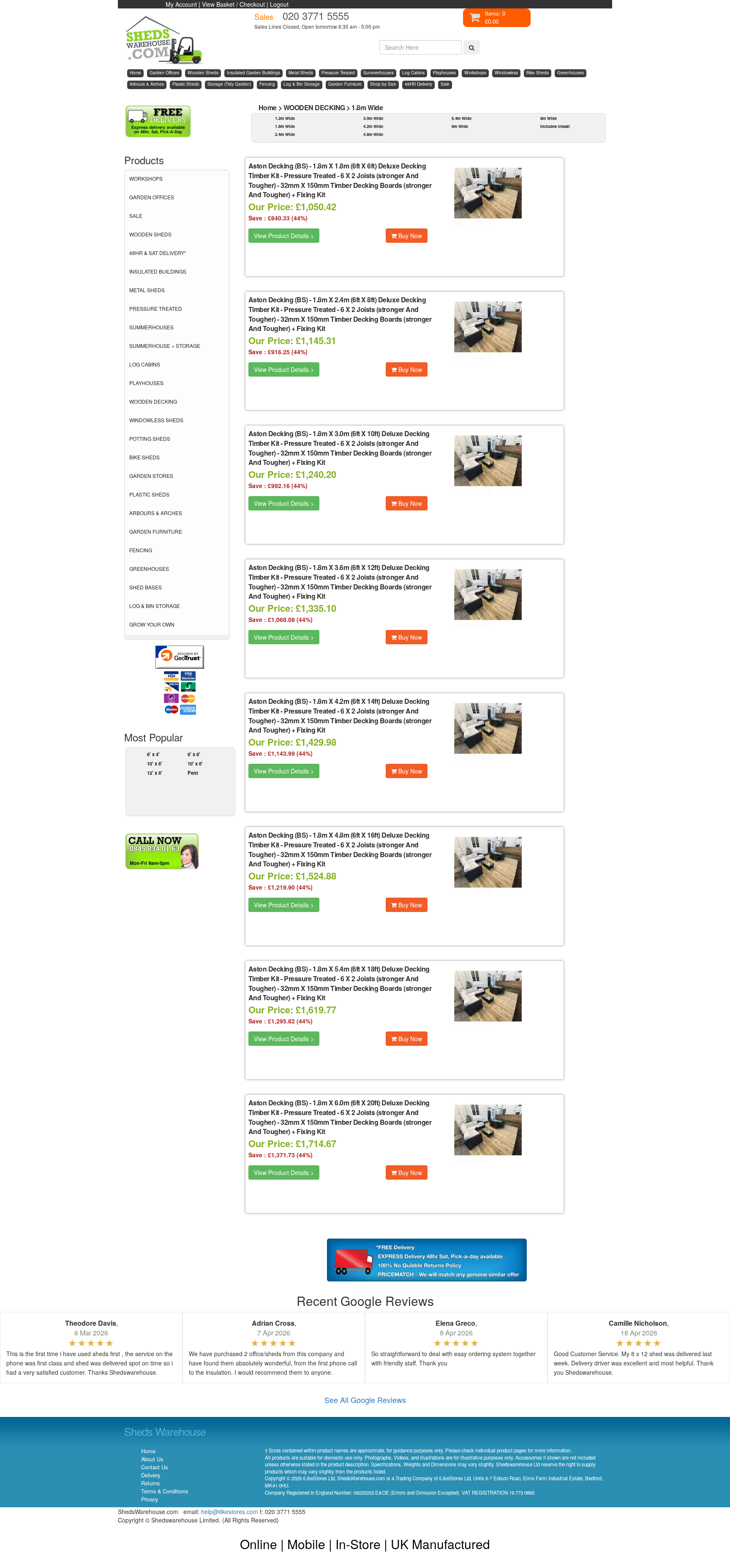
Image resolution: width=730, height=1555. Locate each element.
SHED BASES (145, 587)
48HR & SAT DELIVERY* (157, 252)
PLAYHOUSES (146, 382)
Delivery (150, 1475)
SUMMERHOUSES (151, 327)
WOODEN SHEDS (150, 234)
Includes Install (555, 126)
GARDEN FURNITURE (155, 531)
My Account (181, 4)
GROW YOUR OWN (151, 624)
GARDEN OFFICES (151, 197)
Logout (279, 4)
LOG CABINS (144, 364)
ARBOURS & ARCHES (155, 512)
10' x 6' (154, 763)
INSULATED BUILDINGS (157, 271)
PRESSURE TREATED (155, 308)
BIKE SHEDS (144, 457)
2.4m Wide (285, 134)
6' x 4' (153, 754)
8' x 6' (194, 754)
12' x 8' (154, 772)
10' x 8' (195, 763)
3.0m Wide (373, 118)
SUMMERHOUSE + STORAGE (164, 345)
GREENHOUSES (149, 568)
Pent (193, 772)
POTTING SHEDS (149, 438)
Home (268, 107)
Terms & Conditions (164, 1491)
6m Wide (460, 126)
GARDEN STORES (151, 475)
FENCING (140, 550)
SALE (135, 215)
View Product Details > (284, 235)
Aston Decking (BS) (278, 166)
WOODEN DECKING (153, 401)
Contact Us (154, 1467)
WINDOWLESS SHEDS (156, 419)
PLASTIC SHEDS (149, 494)
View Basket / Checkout (233, 4)
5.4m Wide (461, 118)
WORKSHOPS (146, 178)
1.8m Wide (367, 107)
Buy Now (409, 235)
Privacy (149, 1499)
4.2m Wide (373, 126)
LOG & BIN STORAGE (154, 605)
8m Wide (548, 118)
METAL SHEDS (147, 289)
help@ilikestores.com (229, 1511)
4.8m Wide (373, 134)
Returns (150, 1483)
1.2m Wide (285, 118)
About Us (152, 1459)
